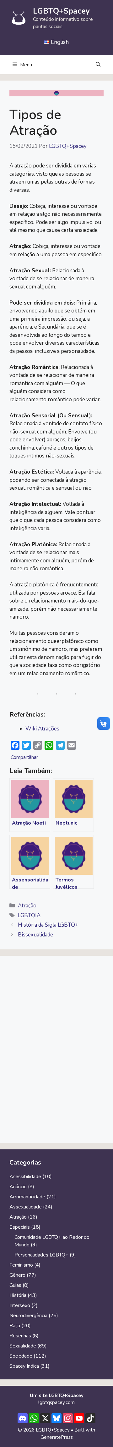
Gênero (17, 1275)
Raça (14, 1325)
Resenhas (20, 1335)
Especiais (19, 1227)
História (17, 1295)
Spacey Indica (24, 1366)
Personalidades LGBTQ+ (41, 1254)
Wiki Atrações (42, 728)
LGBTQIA (29, 915)
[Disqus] (56, 1052)
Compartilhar (24, 757)
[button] (98, 64)
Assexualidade (25, 1206)
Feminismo (21, 1265)
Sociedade (20, 1356)
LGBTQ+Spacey (61, 11)
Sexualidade (22, 1345)
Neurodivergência (28, 1315)
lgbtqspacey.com (56, 1402)
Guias (15, 1285)
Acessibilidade (25, 1176)
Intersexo (19, 1305)
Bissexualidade (35, 934)
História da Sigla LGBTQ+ (48, 925)
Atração (27, 905)
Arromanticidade (27, 1196)
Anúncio (18, 1186)
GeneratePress (56, 1437)
